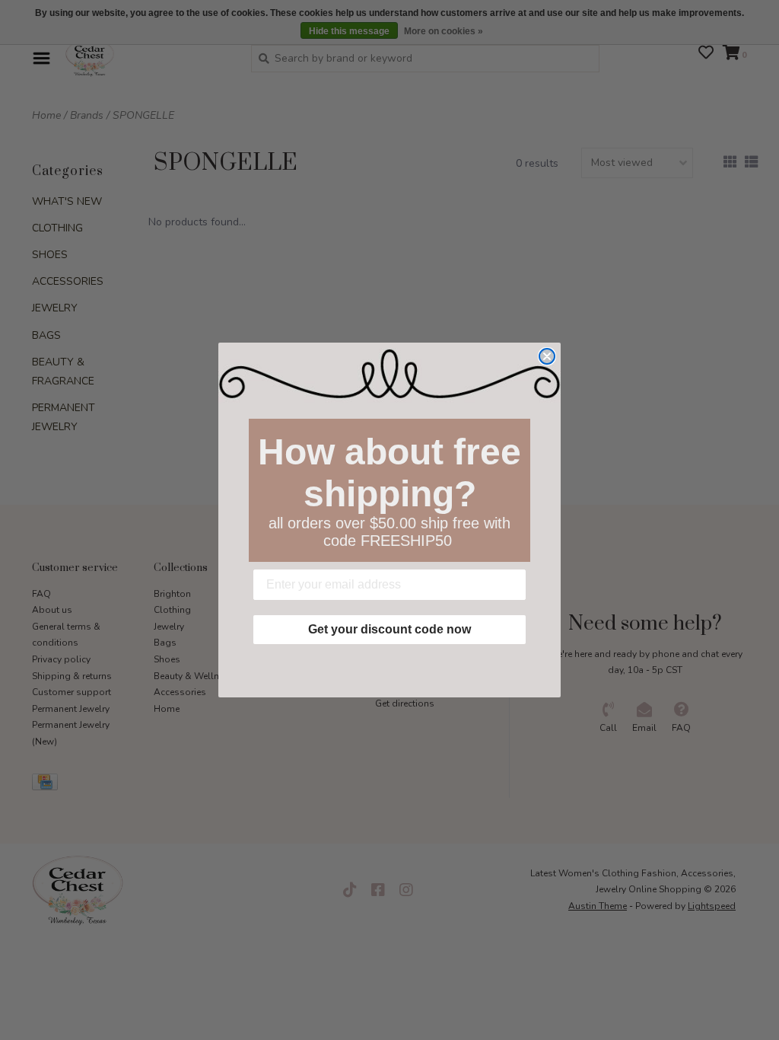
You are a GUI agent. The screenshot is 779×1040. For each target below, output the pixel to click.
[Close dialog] (547, 356)
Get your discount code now (389, 629)
